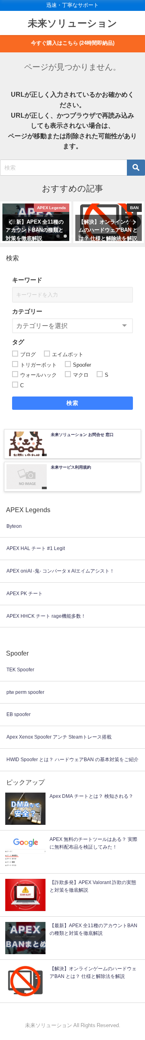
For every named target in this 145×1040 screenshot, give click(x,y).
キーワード (27, 280)
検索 (72, 403)
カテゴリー (27, 311)
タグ (18, 342)
